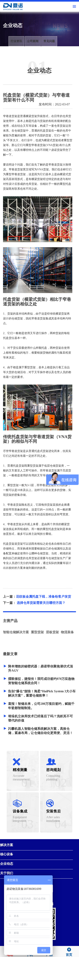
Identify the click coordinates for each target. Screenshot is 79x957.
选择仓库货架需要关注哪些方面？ (41, 602)
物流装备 (67, 632)
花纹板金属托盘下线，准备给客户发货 (43, 596)
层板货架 (52, 632)
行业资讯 (16, 41)
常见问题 (49, 41)
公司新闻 (32, 41)
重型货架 (37, 632)
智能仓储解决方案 (16, 632)
